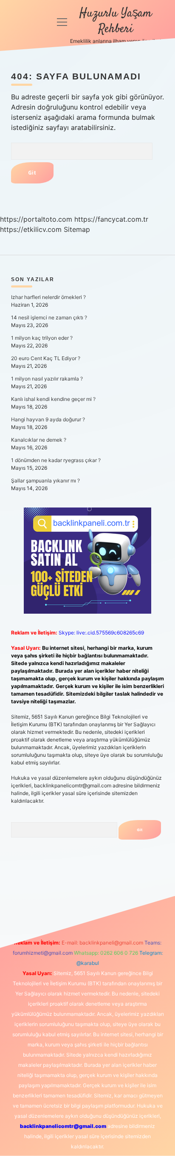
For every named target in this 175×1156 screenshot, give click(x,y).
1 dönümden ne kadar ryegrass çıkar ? (56, 460)
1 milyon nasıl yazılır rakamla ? (47, 378)
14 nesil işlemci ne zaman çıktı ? (49, 317)
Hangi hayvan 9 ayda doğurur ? (48, 419)
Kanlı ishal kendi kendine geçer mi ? (53, 399)
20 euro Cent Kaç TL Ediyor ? (45, 358)
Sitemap (77, 229)
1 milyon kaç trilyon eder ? (42, 338)
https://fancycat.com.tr (111, 219)
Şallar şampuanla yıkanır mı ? (45, 480)
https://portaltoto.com (36, 219)
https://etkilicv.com (31, 229)
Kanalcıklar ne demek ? (38, 440)
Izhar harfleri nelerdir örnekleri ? (48, 297)
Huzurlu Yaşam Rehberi (115, 21)
